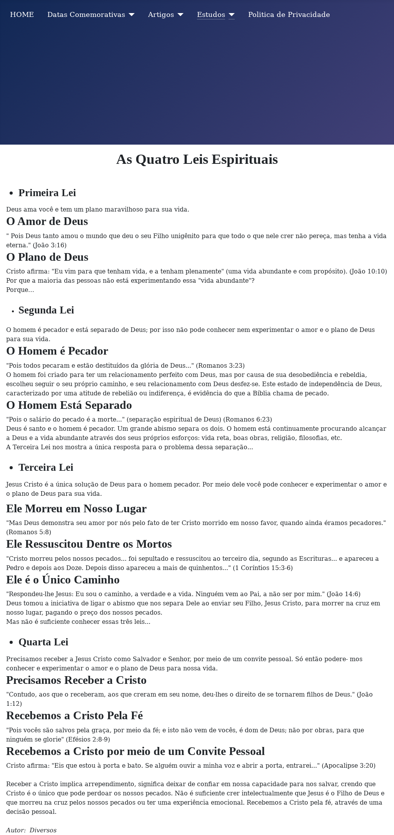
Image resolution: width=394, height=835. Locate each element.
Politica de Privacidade (289, 14)
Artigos (161, 14)
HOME (22, 14)
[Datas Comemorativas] (130, 15)
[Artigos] (179, 15)
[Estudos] (230, 15)
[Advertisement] (197, 87)
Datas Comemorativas (86, 14)
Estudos (211, 14)
